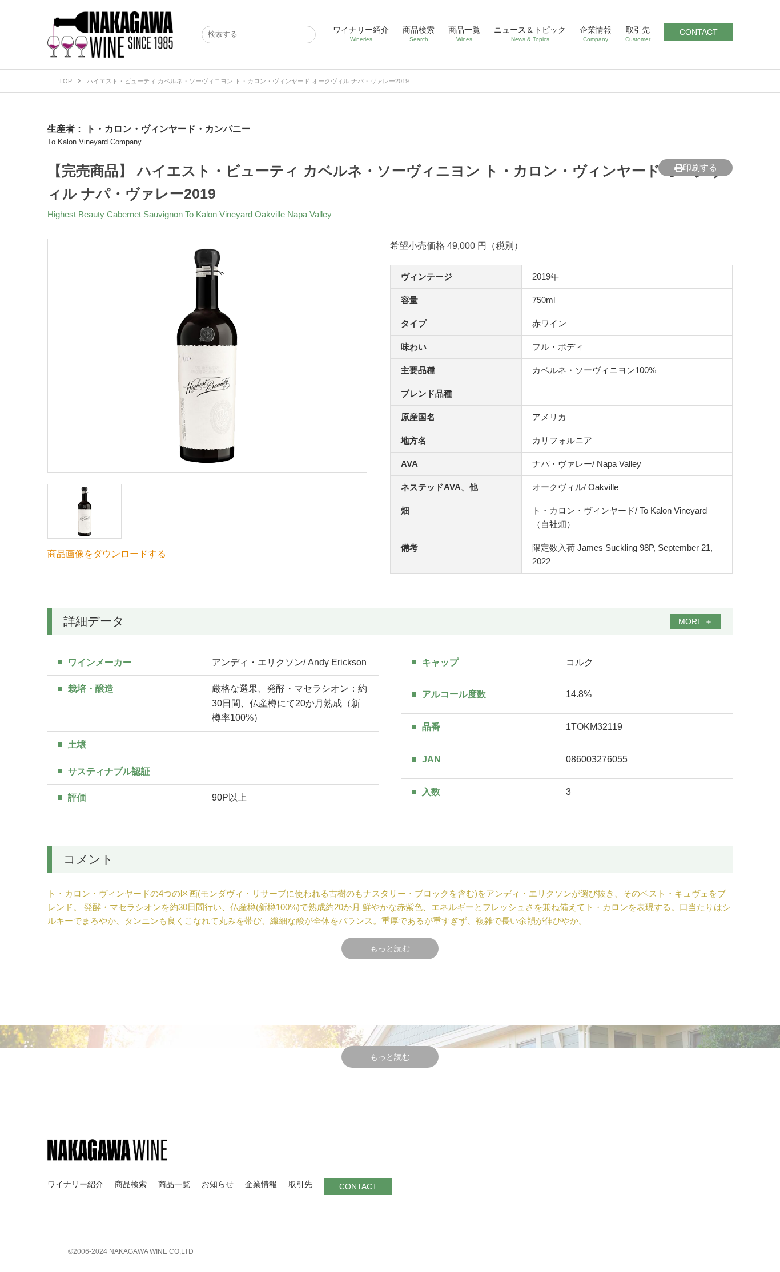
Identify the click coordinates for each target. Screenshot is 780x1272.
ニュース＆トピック (530, 33)
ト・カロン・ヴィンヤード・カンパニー (168, 129)
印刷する (700, 167)
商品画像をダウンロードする (106, 554)
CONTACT (699, 32)
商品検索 (419, 33)
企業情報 (596, 33)
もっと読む (390, 948)
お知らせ (218, 1184)
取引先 (637, 33)
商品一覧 (464, 33)
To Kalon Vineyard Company (94, 142)
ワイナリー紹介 (361, 33)
